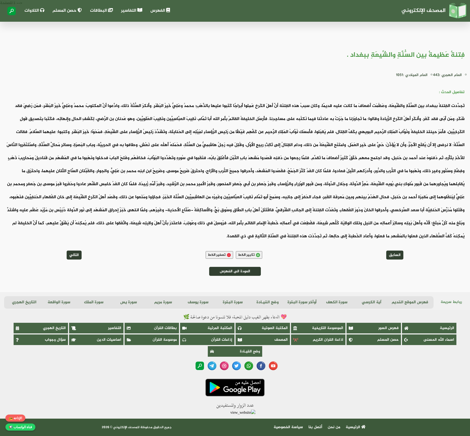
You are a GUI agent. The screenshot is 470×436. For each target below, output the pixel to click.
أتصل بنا (315, 427)
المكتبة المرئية (220, 328)
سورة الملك (93, 302)
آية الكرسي (371, 302)
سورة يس (128, 302)
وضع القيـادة (267, 302)
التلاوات (32, 10)
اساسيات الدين (109, 340)
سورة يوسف (198, 302)
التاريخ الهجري (24, 302)
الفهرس (158, 10)
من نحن (334, 427)
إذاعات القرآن (221, 340)
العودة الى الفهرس (235, 271)
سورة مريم (163, 302)
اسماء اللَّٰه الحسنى (438, 340)
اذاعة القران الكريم (328, 340)
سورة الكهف (336, 302)
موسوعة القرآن (165, 340)
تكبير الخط (246, 255)
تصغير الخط (216, 255)
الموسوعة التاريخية (327, 328)
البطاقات (99, 10)
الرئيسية (447, 328)
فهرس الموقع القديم (410, 302)
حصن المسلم (65, 10)
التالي (74, 255)
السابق (395, 255)
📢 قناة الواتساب (20, 427)
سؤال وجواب (55, 340)
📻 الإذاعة (15, 418)
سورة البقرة (233, 302)
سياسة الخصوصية (288, 427)
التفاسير (129, 10)
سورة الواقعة (59, 302)
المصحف (281, 340)
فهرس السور (388, 328)
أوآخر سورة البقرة (302, 302)
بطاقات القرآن (165, 328)
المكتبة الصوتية (275, 328)
